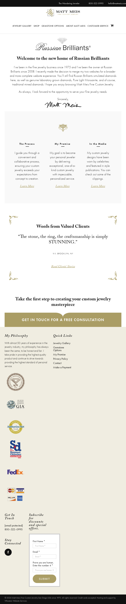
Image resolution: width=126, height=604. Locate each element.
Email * (36, 551)
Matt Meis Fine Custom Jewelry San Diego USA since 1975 (36, 597)
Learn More (27, 186)
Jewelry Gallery (61, 343)
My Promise (59, 354)
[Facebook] (8, 552)
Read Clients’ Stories (63, 266)
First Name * (39, 541)
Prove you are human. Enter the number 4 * (43, 564)
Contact (57, 363)
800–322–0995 (14, 529)
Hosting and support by (106, 597)
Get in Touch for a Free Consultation (63, 319)
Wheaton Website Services (16, 600)
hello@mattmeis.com (117, 3)
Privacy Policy (60, 358)
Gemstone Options (58, 349)
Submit (44, 579)
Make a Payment (62, 367)
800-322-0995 (96, 3)
